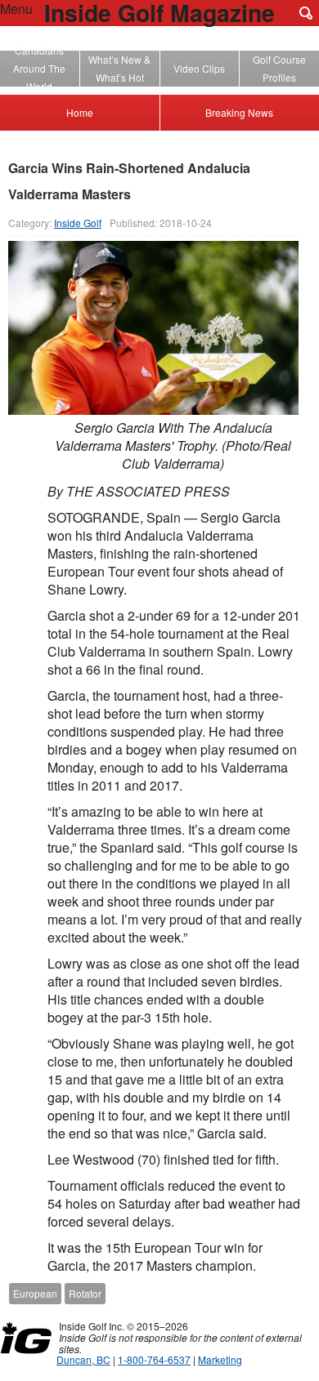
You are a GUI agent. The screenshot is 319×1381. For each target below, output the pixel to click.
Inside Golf (77, 222)
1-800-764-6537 (154, 1359)
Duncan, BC (83, 1359)
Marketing (220, 1359)
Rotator (85, 1293)
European (35, 1293)
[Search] (306, 13)
